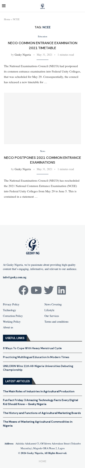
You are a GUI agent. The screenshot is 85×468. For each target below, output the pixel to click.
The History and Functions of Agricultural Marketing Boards (42, 413)
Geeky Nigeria (23, 54)
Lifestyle (49, 310)
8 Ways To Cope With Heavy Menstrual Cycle (32, 348)
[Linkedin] (61, 290)
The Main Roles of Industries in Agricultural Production (38, 391)
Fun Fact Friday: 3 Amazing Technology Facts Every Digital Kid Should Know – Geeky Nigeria (40, 402)
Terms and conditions (56, 321)
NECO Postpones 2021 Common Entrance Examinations (42, 160)
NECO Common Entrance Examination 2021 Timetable (42, 45)
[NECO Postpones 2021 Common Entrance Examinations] (42, 118)
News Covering (53, 304)
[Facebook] (23, 290)
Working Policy (12, 321)
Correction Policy (13, 316)
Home (7, 19)
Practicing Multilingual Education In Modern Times (36, 357)
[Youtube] (36, 290)
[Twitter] (49, 290)
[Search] (81, 6)
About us (8, 327)
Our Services (51, 316)
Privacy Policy (11, 304)
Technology (9, 310)
